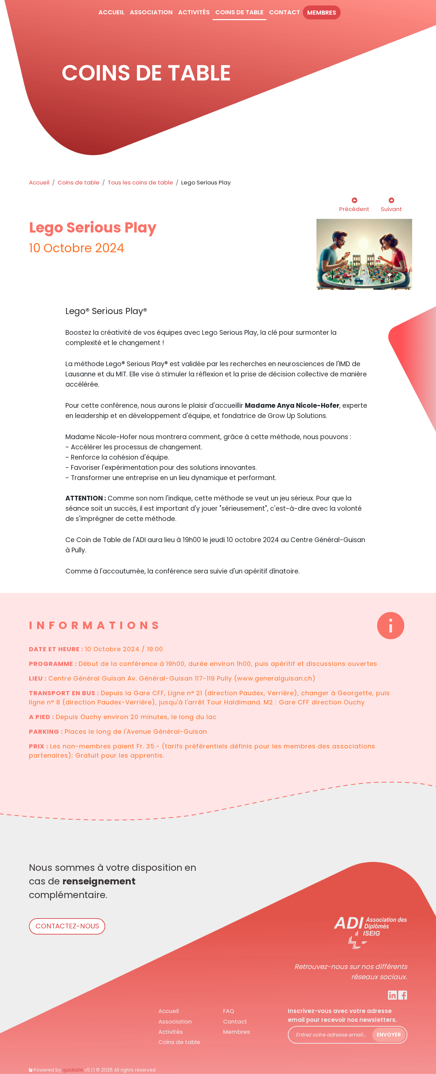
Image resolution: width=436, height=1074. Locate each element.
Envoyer (389, 1034)
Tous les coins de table (140, 182)
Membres (321, 12)
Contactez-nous (67, 926)
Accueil (39, 182)
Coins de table (78, 182)
